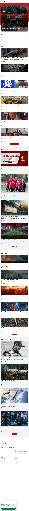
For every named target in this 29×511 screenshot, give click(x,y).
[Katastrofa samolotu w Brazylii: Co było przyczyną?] (14, 372)
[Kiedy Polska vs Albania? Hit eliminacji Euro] (14, 231)
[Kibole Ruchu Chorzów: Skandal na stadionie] (14, 259)
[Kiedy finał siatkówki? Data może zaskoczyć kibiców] (14, 207)
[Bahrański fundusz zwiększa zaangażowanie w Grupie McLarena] (14, 100)
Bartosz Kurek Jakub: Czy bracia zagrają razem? (20, 451)
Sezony (16, 459)
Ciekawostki (16, 462)
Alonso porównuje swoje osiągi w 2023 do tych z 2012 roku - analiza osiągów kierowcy (12, 12)
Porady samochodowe (17, 457)
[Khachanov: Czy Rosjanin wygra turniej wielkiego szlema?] (14, 306)
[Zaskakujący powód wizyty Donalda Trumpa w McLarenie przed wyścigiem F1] (14, 116)
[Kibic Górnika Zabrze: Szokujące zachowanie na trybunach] (14, 290)
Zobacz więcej (14, 246)
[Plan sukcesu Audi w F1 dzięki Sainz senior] (14, 132)
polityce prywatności (11, 505)
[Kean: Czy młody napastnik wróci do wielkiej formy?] (14, 322)
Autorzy (2, 455)
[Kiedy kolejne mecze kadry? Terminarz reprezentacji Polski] (14, 183)
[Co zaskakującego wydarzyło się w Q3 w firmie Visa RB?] (14, 84)
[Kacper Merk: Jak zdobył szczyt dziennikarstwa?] (14, 418)
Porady (15, 466)
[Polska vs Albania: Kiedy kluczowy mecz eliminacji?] (14, 158)
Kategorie (16, 455)
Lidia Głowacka (4, 361)
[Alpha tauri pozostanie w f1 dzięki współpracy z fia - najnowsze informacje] (14, 52)
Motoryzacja (16, 463)
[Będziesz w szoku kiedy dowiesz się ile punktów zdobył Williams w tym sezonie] (14, 27)
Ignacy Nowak (4, 197)
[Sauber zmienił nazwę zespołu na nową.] (14, 68)
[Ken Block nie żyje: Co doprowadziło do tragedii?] (14, 348)
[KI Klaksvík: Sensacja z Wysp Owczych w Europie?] (14, 274)
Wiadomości (16, 458)
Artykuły (16, 442)
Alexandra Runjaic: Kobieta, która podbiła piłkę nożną (21, 450)
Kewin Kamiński (4, 171)
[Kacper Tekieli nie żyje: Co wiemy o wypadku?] (14, 395)
